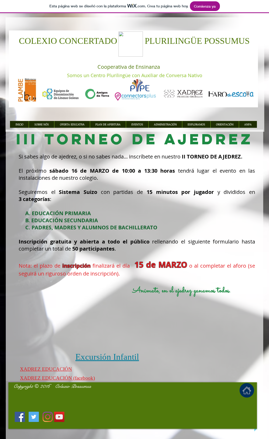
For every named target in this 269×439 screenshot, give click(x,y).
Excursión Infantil (107, 357)
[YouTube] (59, 417)
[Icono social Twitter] (34, 417)
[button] (108, 124)
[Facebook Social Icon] (20, 417)
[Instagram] (48, 417)
